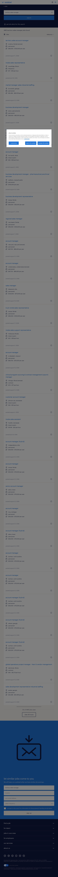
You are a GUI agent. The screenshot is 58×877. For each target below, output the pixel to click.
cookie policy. (27, 138)
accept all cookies (43, 143)
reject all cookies (30, 143)
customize (14, 143)
